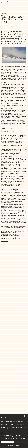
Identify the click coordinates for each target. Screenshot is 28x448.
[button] (14, 445)
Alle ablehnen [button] (21, 441)
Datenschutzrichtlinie (5, 430)
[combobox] (24, 416)
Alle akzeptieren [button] (7, 441)
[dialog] (14, 431)
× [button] (26, 415)
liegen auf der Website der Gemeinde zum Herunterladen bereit (12, 228)
